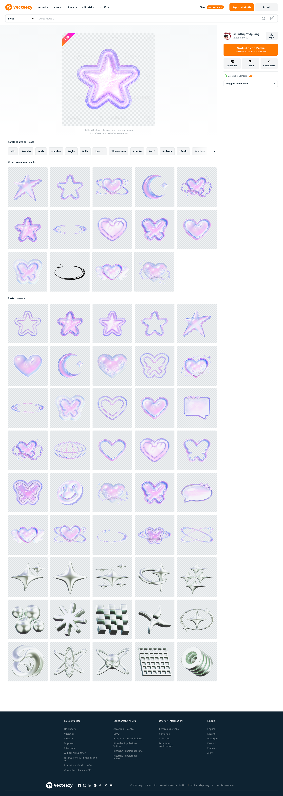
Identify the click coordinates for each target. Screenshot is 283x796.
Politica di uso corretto (223, 785)
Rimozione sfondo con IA (78, 765)
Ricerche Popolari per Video (125, 757)
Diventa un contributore (166, 745)
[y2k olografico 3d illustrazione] (28, 577)
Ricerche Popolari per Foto (128, 750)
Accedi (266, 7)
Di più (103, 7)
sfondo (183, 151)
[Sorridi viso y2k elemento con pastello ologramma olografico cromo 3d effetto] (70, 492)
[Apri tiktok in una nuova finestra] (100, 785)
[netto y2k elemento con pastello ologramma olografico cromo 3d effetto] (70, 450)
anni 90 (137, 151)
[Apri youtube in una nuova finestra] (111, 785)
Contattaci (164, 733)
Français (212, 748)
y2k (13, 151)
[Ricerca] (264, 18)
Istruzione (69, 748)
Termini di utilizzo (178, 785)
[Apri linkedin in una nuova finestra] (90, 785)
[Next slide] (211, 151)
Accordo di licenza (123, 728)
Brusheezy (70, 728)
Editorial (87, 7)
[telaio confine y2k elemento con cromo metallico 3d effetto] (70, 272)
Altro (210, 752)
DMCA (116, 733)
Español (211, 733)
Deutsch (211, 743)
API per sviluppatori (75, 752)
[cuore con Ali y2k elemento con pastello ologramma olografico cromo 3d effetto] (112, 272)
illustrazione (119, 151)
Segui (272, 37)
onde (41, 151)
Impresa (69, 743)
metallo (26, 151)
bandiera (200, 151)
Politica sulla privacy (199, 785)
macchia (56, 151)
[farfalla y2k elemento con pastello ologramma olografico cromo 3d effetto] (154, 229)
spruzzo (99, 151)
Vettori (42, 7)
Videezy (68, 738)
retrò (152, 151)
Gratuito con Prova (251, 49)
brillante (167, 151)
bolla (85, 151)
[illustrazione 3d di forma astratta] (112, 577)
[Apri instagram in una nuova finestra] (84, 785)
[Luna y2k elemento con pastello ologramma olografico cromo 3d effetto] (154, 187)
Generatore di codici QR (77, 770)
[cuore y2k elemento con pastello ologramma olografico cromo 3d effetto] (112, 229)
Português (213, 738)
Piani (202, 7)
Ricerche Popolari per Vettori (125, 745)
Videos (70, 7)
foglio (71, 151)
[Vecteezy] (18, 7)
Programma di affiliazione (127, 738)
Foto (56, 7)
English (211, 728)
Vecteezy (69, 733)
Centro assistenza (169, 728)
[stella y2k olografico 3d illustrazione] (70, 577)
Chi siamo (164, 738)
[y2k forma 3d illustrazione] (70, 661)
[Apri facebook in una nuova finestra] (79, 785)
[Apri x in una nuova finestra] (105, 785)
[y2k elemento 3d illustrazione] (28, 619)
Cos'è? (251, 75)
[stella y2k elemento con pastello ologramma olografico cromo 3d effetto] (28, 187)
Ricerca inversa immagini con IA (80, 759)
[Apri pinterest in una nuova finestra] (95, 785)
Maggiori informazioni (237, 83)
